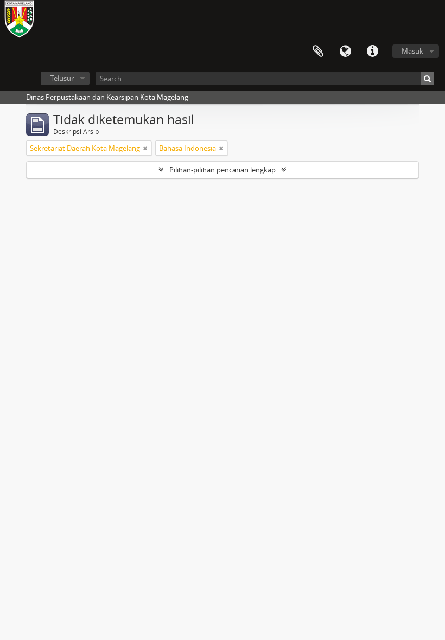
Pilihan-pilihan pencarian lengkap (222, 170)
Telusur (62, 78)
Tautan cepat (372, 51)
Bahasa (345, 51)
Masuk (412, 51)
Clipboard (318, 51)
